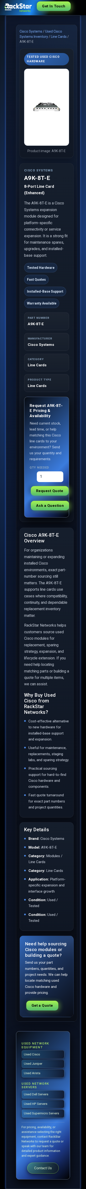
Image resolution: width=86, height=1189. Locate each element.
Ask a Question (50, 505)
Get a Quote (42, 1005)
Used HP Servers (35, 1104)
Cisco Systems (31, 31)
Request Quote (49, 491)
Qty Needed (39, 467)
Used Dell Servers (36, 1094)
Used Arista (32, 1073)
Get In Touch (53, 6)
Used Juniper (33, 1063)
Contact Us (43, 1168)
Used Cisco (32, 1054)
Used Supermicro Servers (41, 1113)
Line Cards (59, 37)
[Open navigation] (8, 7)
